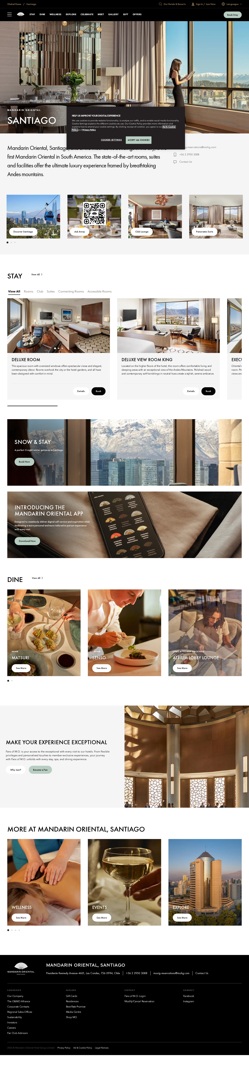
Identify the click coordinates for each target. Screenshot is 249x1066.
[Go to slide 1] (7, 242)
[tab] (14, 292)
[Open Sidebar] (9, 15)
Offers (137, 14)
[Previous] (18, 215)
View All (35, 274)
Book (98, 391)
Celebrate (87, 14)
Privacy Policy (89, 130)
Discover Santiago (23, 231)
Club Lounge (141, 231)
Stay (32, 14)
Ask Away (79, 231)
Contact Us (185, 162)
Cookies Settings (111, 140)
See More (21, 668)
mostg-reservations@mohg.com (197, 147)
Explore (71, 14)
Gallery (113, 14)
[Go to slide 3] (15, 242)
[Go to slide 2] (11, 242)
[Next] (230, 215)
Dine (42, 14)
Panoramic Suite (204, 231)
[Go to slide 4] (19, 930)
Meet (101, 14)
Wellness (55, 14)
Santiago (31, 4)
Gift (125, 14)
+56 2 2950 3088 (189, 154)
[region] (126, 128)
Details (81, 391)
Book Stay (232, 14)
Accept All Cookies (138, 140)
